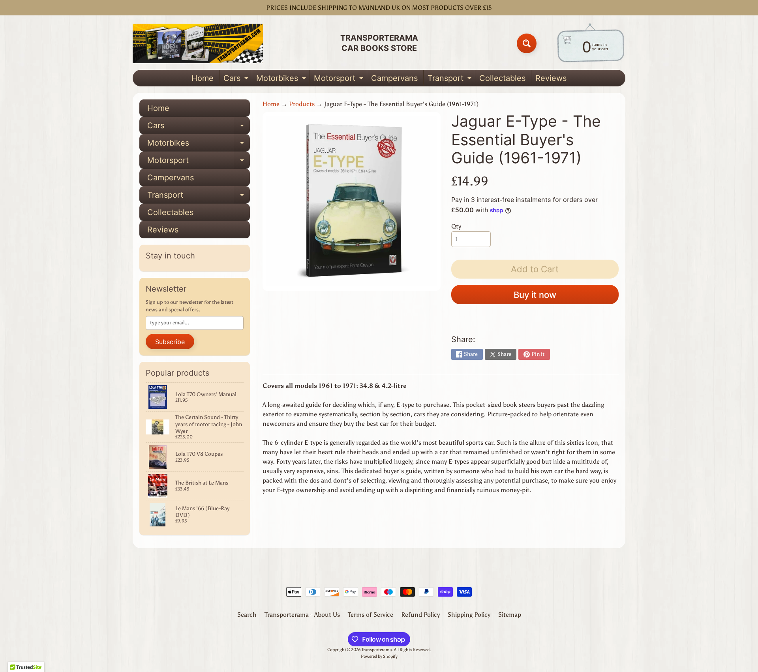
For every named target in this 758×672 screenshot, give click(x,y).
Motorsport (339, 79)
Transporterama (377, 649)
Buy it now (535, 295)
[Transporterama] (198, 43)
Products (302, 104)
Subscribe (170, 342)
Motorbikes (282, 79)
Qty (456, 226)
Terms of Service (370, 614)
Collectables (502, 78)
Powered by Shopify (379, 656)
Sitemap (509, 614)
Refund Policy (420, 614)
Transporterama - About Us (302, 614)
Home (202, 78)
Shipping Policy (469, 614)
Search (247, 614)
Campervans (394, 78)
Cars (236, 79)
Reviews (551, 78)
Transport (450, 79)
